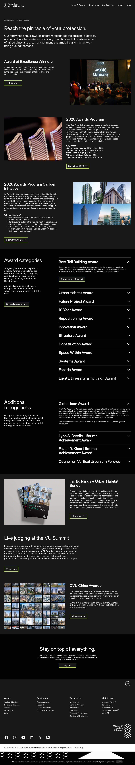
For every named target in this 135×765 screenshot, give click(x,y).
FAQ (6, 713)
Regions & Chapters (12, 705)
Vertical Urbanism (11, 702)
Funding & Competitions (79, 713)
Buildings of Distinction (79, 716)
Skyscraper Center (44, 702)
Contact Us (8, 710)
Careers (7, 708)
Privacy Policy (78, 747)
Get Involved (108, 5)
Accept (119, 762)
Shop (104, 713)
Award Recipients (44, 708)
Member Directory (77, 705)
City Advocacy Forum (45, 710)
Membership (74, 702)
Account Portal (108, 702)
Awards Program (23, 20)
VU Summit (106, 708)
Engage (105, 705)
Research (40, 705)
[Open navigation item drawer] (100, 5)
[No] (132, 762)
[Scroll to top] (127, 684)
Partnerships (74, 708)
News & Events (78, 5)
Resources (94, 5)
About (120, 5)
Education (74, 710)
